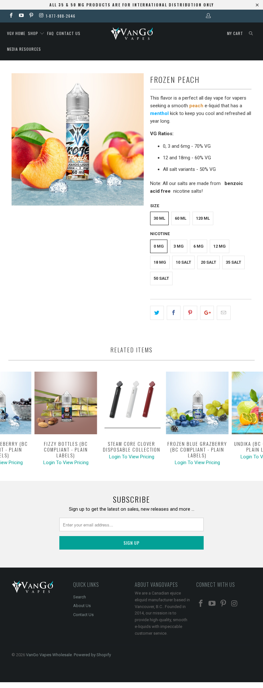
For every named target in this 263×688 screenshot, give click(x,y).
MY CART (235, 33)
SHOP (33, 33)
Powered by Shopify (92, 654)
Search (79, 597)
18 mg (160, 262)
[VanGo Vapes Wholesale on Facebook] (10, 16)
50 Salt (161, 278)
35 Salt (233, 262)
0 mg (159, 246)
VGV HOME (16, 33)
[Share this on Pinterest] (190, 313)
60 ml (180, 218)
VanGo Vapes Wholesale (49, 654)
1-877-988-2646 (60, 16)
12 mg (219, 246)
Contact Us (83, 614)
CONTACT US (68, 33)
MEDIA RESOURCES (24, 49)
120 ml (203, 218)
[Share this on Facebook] (174, 313)
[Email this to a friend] (224, 313)
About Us (82, 605)
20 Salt (208, 262)
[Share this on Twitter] (157, 313)
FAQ (50, 33)
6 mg (198, 246)
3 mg (179, 246)
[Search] (250, 33)
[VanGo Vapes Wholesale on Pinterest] (31, 16)
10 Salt (183, 262)
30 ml (159, 218)
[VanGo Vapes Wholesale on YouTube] (20, 16)
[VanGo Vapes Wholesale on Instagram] (41, 16)
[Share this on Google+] (207, 313)
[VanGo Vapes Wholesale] (131, 33)
